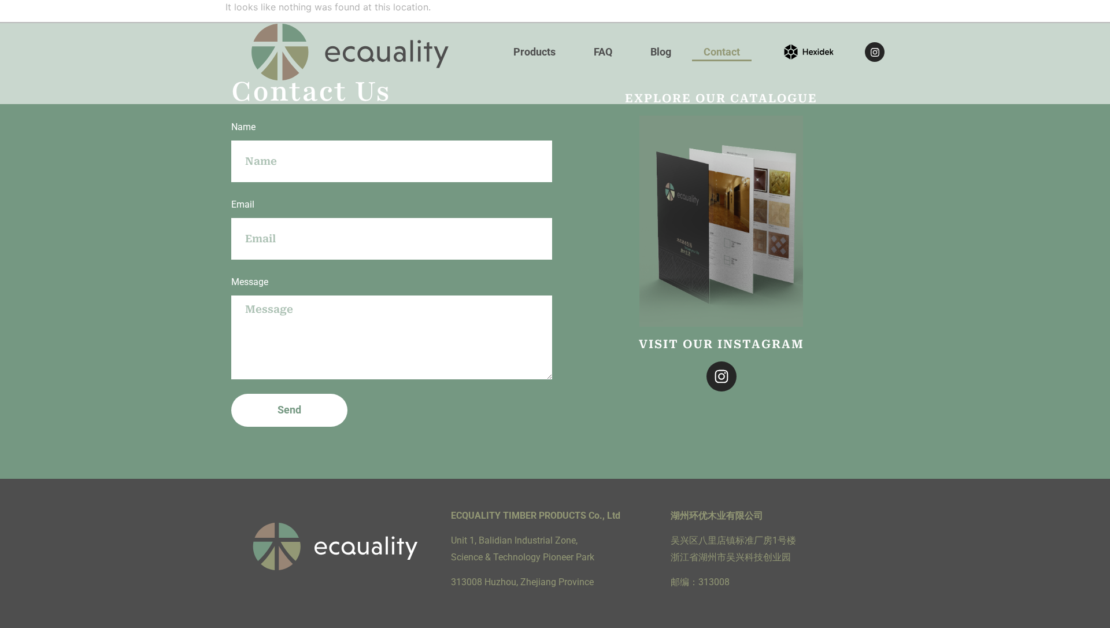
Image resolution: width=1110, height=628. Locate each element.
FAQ (603, 52)
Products (534, 52)
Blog (660, 52)
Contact (722, 52)
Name (243, 126)
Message (249, 281)
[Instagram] (875, 52)
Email (242, 204)
